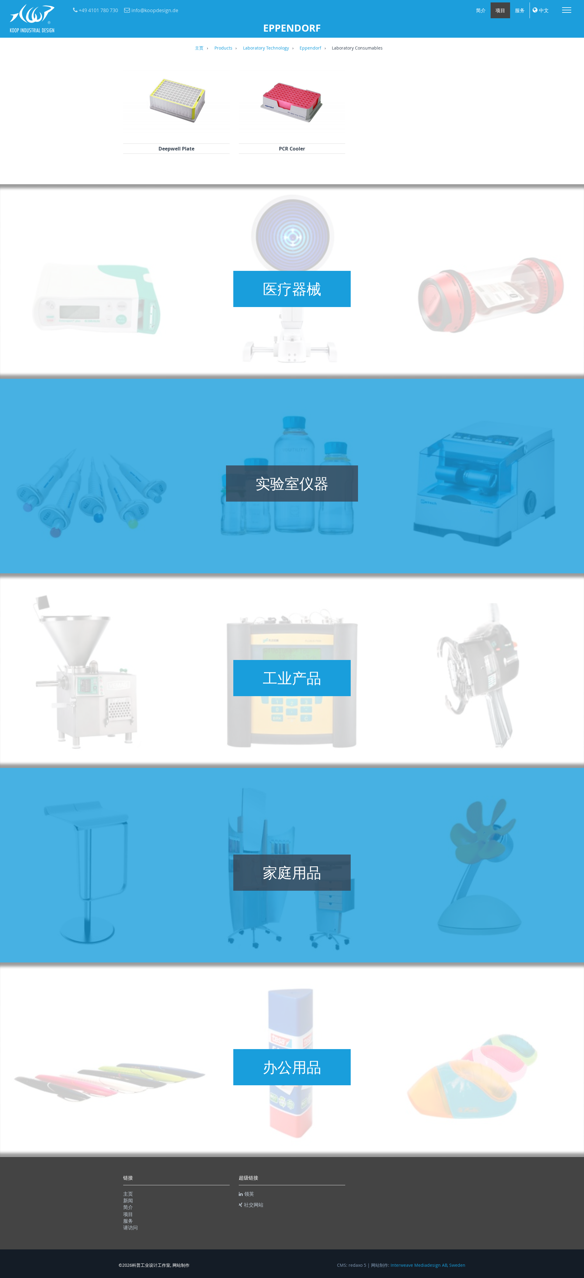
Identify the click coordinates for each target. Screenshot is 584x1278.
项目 (500, 10)
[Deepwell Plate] (176, 135)
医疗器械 (292, 289)
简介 (481, 10)
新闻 (128, 1200)
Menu (566, 10)
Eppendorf (310, 48)
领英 (249, 1193)
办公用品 (292, 1067)
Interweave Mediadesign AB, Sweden (428, 1265)
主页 (199, 48)
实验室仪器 (291, 483)
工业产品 (292, 678)
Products (223, 48)
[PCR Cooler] (292, 135)
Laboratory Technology (266, 48)
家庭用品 (292, 872)
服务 (520, 10)
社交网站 (253, 1204)
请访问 (130, 1227)
